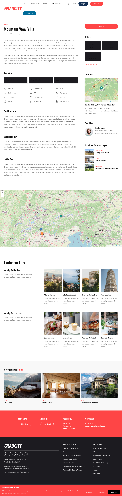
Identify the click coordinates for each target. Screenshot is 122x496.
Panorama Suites (101, 160)
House (6, 25)
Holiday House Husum (102, 152)
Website (101, 26)
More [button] (75, 4)
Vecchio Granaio (47, 402)
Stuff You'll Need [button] (56, 4)
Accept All (114, 492)
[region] (61, 490)
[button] (101, 88)
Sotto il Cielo (8, 402)
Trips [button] (24, 4)
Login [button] (83, 4)
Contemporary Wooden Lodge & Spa (107, 168)
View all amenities (91, 65)
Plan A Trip (29, 13)
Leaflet (106, 101)
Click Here (24, 424)
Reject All (101, 492)
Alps (97, 158)
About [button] (45, 4)
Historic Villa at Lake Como (89, 402)
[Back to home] (13, 8)
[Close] (120, 486)
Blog (67, 4)
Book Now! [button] (96, 4)
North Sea (99, 151)
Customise (89, 492)
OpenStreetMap (114, 101)
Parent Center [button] (34, 4)
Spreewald (99, 166)
